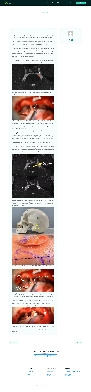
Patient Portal (52, 355)
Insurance (49, 374)
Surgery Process (50, 371)
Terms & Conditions (69, 375)
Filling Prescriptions (51, 375)
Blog (29, 374)
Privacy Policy (68, 374)
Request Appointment (40, 355)
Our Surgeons (31, 372)
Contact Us (30, 371)
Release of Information (51, 372)
